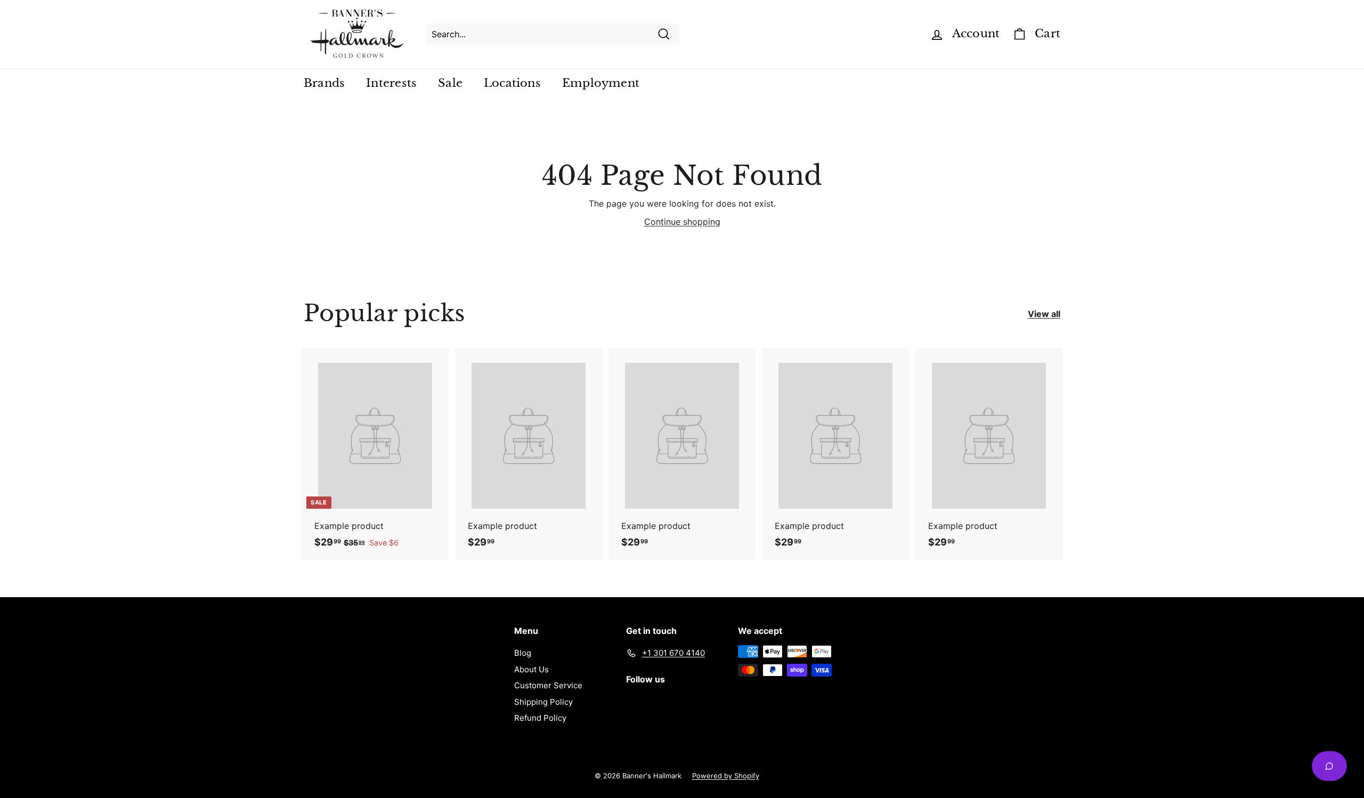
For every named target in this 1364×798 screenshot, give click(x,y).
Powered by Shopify (725, 775)
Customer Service (548, 685)
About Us (531, 669)
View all (1044, 313)
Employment (600, 83)
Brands (324, 83)
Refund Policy (540, 718)
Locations (512, 83)
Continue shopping (682, 221)
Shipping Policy (543, 702)
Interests (391, 83)
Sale (450, 83)
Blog (522, 653)
